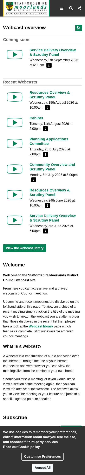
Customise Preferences (42, 456)
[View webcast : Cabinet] (14, 122)
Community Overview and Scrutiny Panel (52, 167)
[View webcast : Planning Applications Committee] (14, 143)
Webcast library (41, 326)
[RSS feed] (78, 28)
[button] (61, 8)
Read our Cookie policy (21, 447)
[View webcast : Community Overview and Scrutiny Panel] (14, 169)
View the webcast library (25, 248)
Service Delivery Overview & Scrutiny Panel (53, 52)
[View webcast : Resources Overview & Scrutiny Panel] (14, 96)
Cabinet (36, 118)
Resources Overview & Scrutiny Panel (50, 94)
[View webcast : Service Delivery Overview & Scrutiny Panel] (14, 54)
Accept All (43, 467)
